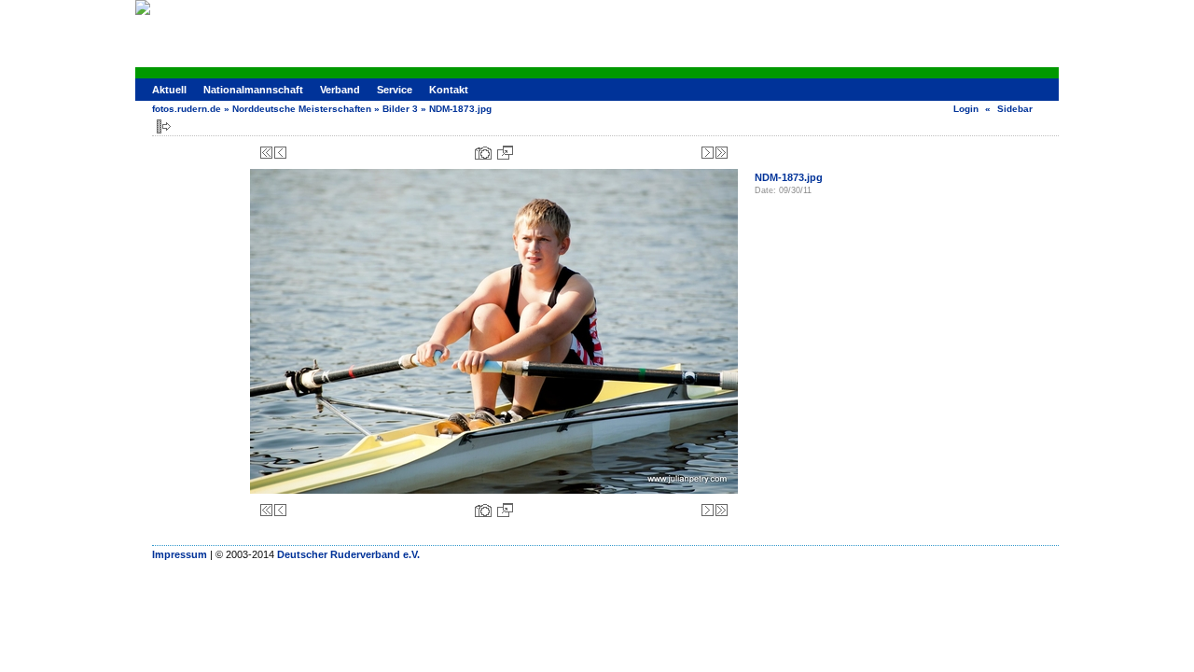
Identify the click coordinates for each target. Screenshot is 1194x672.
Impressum (179, 554)
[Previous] (280, 153)
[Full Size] (505, 153)
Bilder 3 (400, 109)
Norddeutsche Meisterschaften (301, 109)
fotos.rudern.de (186, 109)
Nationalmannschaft (253, 89)
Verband (340, 89)
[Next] (708, 153)
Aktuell (169, 89)
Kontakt (448, 89)
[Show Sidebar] (164, 126)
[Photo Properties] (483, 153)
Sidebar (1015, 109)
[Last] (722, 153)
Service (394, 89)
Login (966, 109)
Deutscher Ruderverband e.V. (348, 554)
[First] (266, 153)
